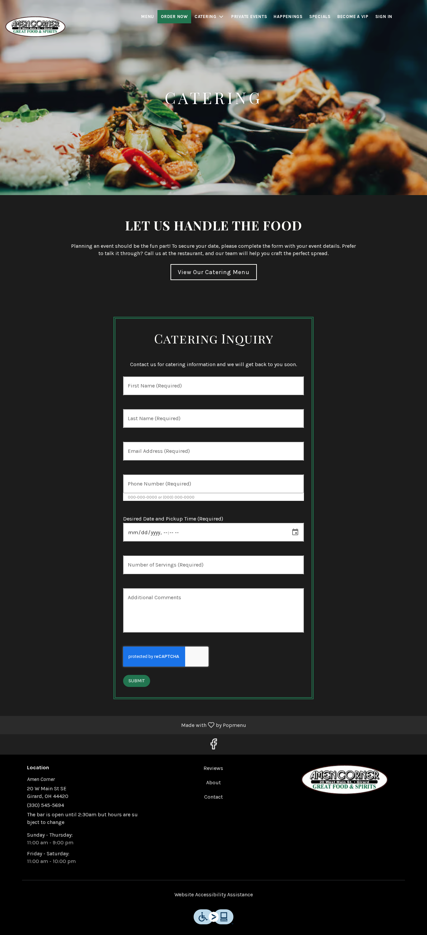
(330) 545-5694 (45, 805)
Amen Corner (344, 780)
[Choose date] (295, 532)
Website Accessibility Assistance (213, 894)
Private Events (249, 16)
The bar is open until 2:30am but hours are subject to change (82, 818)
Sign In (383, 16)
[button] (209, 16)
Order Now (174, 16)
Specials (320, 16)
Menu (147, 16)
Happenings (288, 16)
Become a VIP (353, 16)
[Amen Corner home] (35, 27)
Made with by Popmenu (125, 724)
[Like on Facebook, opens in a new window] (213, 746)
